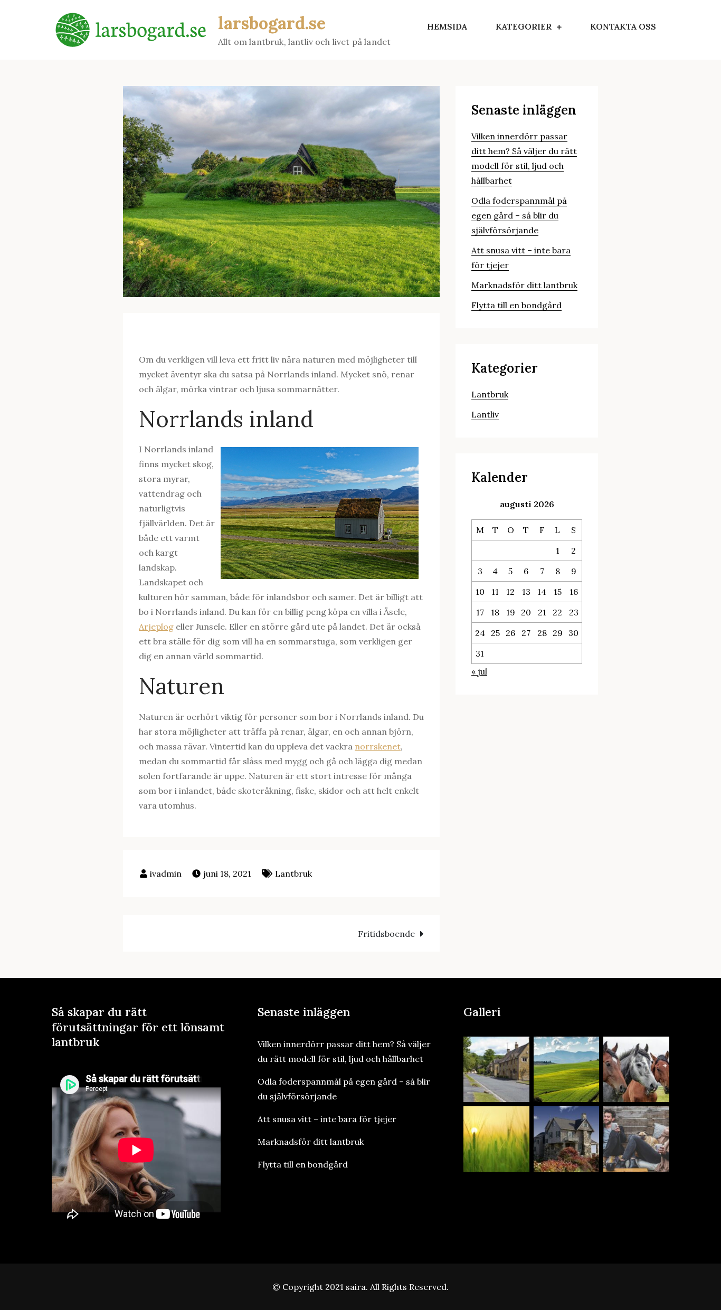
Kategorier (524, 26)
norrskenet (378, 746)
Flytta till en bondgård (516, 305)
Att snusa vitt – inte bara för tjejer (327, 1119)
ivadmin (166, 873)
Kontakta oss (623, 26)
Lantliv (485, 414)
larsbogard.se (272, 23)
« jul (479, 671)
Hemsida (447, 26)
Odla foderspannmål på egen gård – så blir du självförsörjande (519, 215)
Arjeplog (156, 626)
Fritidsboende (386, 933)
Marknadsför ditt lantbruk (524, 285)
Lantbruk (293, 873)
